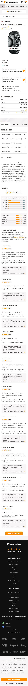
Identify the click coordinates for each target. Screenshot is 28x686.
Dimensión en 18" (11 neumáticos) (12, 143)
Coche (2, 6)
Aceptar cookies (14, 679)
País (14, 578)
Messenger (8, 626)
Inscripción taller (14, 570)
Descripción (15, 124)
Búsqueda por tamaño (15, 11)
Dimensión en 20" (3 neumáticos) (12, 151)
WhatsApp (7, 623)
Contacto (14, 630)
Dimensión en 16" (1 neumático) (11, 134)
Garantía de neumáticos (14, 562)
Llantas (7, 6)
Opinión (24, 124)
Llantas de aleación (14, 597)
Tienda (14, 603)
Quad (16, 6)
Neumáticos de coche (14, 592)
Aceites (14, 606)
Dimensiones (5, 124)
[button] (14, 200)
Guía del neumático (14, 564)
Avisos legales (14, 572)
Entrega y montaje (14, 611)
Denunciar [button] (5, 272)
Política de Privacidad (14, 581)
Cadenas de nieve (14, 600)
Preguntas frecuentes (14, 632)
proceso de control (19, 237)
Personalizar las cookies (14, 683)
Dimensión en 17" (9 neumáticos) (12, 139)
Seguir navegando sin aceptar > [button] (19, 658)
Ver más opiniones (14, 533)
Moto (12, 6)
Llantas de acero (14, 595)
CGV (14, 575)
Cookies (14, 583)
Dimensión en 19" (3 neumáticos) (12, 147)
